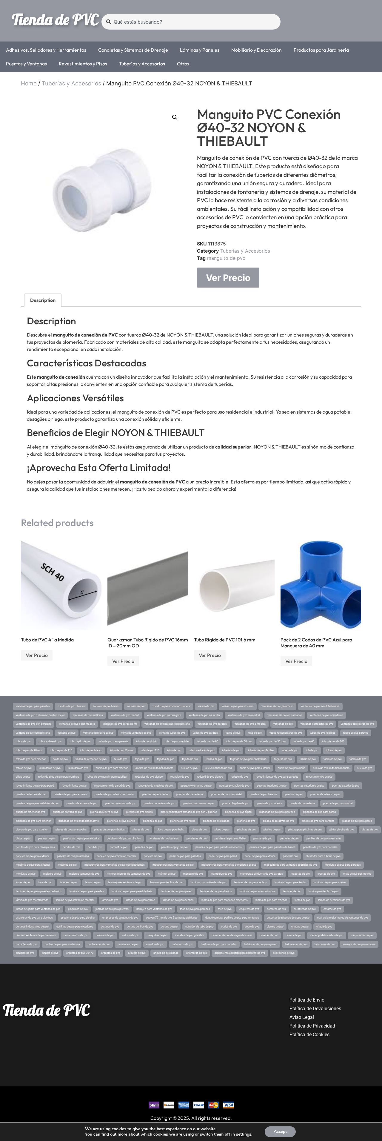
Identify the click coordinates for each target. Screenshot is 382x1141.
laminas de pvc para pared (176, 891)
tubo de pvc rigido (146, 741)
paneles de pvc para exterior (32, 856)
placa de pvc (199, 829)
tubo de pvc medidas (177, 741)
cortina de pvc (169, 926)
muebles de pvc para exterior (33, 864)
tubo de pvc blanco (91, 750)
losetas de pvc (326, 873)
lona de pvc (45, 882)
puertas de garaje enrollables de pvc (37, 803)
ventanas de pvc (283, 723)
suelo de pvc (364, 768)
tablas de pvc (24, 768)
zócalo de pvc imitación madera (171, 706)
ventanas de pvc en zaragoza (164, 715)
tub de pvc (312, 750)
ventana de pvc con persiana (33, 732)
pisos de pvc (222, 829)
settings (243, 1134)
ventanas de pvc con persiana (33, 723)
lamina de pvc (110, 900)
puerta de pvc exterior (302, 803)
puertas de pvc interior (155, 794)
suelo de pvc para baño (291, 768)
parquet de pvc (118, 847)
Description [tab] (43, 300)
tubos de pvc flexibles (322, 732)
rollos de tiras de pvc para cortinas (58, 776)
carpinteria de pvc (26, 944)
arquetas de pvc (110, 952)
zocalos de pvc (136, 706)
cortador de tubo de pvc (199, 926)
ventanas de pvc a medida (250, 723)
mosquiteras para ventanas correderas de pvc (228, 864)
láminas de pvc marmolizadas (257, 891)
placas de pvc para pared (357, 820)
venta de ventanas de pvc (136, 732)
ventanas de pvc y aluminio (277, 706)
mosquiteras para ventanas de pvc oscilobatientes (114, 864)
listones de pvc (69, 882)
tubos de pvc (23, 741)
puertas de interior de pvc (325, 794)
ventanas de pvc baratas (212, 723)
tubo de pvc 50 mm (121, 750)
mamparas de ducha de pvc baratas (261, 873)
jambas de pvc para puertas (112, 908)
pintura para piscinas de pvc (305, 829)
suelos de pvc (189, 768)
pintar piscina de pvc (341, 829)
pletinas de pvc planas (139, 811)
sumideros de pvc (50, 768)
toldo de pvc (60, 759)
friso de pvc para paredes (195, 908)
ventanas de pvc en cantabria (284, 715)
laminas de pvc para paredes (87, 891)
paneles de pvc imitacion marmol (116, 856)
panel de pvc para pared (223, 856)
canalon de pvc (155, 944)
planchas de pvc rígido (238, 811)
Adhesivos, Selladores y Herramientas (46, 50)
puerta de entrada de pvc (67, 811)
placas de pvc (141, 829)
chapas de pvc (300, 926)
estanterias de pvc (305, 908)
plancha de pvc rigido (182, 820)
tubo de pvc (174, 750)
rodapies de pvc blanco (149, 776)
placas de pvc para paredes (318, 820)
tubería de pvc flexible (261, 750)
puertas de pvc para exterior (70, 794)
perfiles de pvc (71, 847)
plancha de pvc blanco (216, 820)
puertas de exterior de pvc (82, 803)
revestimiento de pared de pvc (112, 785)
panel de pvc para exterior (260, 856)
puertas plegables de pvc (234, 785)
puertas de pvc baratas (263, 794)
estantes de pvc (276, 908)
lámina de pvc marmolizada (32, 900)
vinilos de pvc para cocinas (238, 706)
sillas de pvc (23, 776)
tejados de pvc (165, 759)
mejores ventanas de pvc (84, 873)
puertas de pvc (294, 794)
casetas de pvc (269, 935)
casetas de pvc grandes (189, 935)
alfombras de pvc (196, 952)
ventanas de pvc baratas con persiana (167, 723)
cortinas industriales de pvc (32, 926)
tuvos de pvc (233, 732)
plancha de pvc (246, 820)
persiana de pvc (262, 838)
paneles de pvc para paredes (320, 847)
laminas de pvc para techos (250, 882)
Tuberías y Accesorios (142, 64)
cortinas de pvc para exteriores (74, 926)
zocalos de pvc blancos (71, 706)
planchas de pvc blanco (121, 820)
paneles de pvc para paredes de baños (272, 847)
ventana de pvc (67, 732)
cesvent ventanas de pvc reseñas (36, 935)
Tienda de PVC (55, 19)
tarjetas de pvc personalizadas (248, 759)
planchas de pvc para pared (319, 811)
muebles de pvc (67, 864)
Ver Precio (228, 277)
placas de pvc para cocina (71, 829)
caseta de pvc (294, 935)
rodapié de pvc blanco (210, 776)
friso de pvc (225, 908)
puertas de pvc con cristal (226, 794)
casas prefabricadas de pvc (326, 935)
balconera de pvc (325, 944)
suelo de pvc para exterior (255, 768)
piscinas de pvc (246, 829)
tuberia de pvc (289, 750)
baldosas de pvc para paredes (219, 944)
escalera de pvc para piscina (78, 917)
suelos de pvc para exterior (112, 768)
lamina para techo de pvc (323, 891)
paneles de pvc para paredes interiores (218, 847)
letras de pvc (93, 882)
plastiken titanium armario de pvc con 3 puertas (189, 811)
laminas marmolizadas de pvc (208, 882)
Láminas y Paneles (199, 50)
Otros (183, 64)
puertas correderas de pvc (159, 803)
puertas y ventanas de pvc (196, 785)
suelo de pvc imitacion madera (331, 768)
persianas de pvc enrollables (124, 838)
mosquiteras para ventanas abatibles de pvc (290, 864)
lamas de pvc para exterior (271, 900)
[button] (175, 117)
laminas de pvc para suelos (330, 882)
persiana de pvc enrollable (230, 838)
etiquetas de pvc (249, 908)
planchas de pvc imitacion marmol (78, 820)
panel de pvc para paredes (185, 856)
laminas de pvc (292, 891)
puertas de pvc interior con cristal (114, 794)
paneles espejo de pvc (174, 847)
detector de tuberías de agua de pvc (288, 917)
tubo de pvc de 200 (333, 741)
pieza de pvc (23, 838)
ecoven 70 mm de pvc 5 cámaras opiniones (172, 917)
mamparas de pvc (221, 873)
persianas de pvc (197, 838)
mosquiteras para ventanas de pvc (173, 864)
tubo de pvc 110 (150, 750)
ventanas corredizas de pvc (317, 723)
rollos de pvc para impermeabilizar (107, 776)
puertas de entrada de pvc (120, 803)
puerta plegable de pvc (235, 803)
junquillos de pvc (78, 908)
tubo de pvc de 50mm (239, 741)
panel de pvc (290, 856)
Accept (280, 1131)
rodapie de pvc (239, 776)
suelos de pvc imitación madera (154, 768)
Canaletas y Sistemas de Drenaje (133, 50)
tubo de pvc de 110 (61, 750)
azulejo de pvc (50, 952)
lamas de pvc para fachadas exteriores (224, 900)
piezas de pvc (370, 829)
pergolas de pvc (289, 838)
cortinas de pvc (110, 926)
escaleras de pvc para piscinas (34, 917)
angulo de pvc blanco (165, 952)
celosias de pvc (105, 935)
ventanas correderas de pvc (357, 723)
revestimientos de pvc (319, 776)
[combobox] (191, 22)
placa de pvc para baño (170, 829)
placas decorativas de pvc (278, 820)
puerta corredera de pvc (104, 811)
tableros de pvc (333, 759)
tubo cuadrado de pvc (201, 750)
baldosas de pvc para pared (260, 944)
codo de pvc (252, 926)
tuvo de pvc (255, 732)
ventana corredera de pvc (98, 732)
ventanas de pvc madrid (125, 715)
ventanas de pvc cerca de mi (120, 723)
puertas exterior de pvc (345, 785)
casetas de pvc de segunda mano (232, 935)
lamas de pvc (302, 900)
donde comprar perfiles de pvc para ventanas (232, 917)
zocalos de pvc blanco (106, 706)
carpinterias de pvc (362, 935)
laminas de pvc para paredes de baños (39, 891)
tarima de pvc (308, 759)
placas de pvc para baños (109, 829)
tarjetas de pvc (283, 759)
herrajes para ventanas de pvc (154, 908)
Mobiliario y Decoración (256, 50)
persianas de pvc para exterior (81, 838)
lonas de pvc (23, 882)
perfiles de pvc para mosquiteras (35, 847)
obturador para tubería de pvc (323, 856)
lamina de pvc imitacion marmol (75, 900)
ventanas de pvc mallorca (88, 715)
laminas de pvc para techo (290, 882)
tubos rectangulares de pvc (285, 732)
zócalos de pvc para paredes (33, 706)
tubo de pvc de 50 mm (272, 741)
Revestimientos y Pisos (83, 64)
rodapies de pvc (179, 776)
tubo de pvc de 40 (303, 741)
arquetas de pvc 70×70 (79, 952)
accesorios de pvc (284, 952)
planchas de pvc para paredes (277, 811)
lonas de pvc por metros (357, 873)
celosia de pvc (130, 935)
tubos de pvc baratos (355, 732)
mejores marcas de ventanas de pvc (128, 873)
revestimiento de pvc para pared (35, 785)
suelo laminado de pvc (218, 768)
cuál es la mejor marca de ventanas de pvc (342, 917)
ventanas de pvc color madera (77, 723)
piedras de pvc (47, 838)
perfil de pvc (95, 847)
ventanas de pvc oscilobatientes (320, 706)
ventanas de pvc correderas (326, 715)
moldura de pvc (52, 873)
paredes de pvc (144, 847)
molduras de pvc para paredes (343, 864)
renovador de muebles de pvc (155, 785)
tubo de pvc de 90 (207, 741)
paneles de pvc (153, 856)
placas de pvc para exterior (32, 829)
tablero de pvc (357, 759)
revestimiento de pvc (74, 785)
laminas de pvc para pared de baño (132, 891)
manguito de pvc (226, 258)
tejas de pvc (142, 759)
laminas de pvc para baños (216, 891)
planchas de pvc (152, 820)
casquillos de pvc (157, 935)
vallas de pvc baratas (205, 732)
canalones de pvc (128, 944)
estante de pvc (332, 908)
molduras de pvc (26, 873)
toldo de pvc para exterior (31, 759)
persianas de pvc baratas (164, 838)
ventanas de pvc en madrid (244, 715)
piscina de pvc (272, 829)
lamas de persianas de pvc (334, 900)
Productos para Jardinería (321, 50)
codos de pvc (229, 926)
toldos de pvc (334, 750)
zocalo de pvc (206, 706)
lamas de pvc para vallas (140, 900)
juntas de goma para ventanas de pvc (38, 908)
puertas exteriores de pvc (309, 785)
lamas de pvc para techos (178, 900)
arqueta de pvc (137, 952)
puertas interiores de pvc (271, 785)
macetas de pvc (300, 873)
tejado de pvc (190, 759)
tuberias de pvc (231, 750)
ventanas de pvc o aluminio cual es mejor (40, 715)
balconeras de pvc (296, 944)
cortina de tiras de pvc (140, 926)
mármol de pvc (166, 873)
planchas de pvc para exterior (33, 820)
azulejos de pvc (25, 952)
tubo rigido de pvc (80, 741)
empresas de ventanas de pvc (120, 917)
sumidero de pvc (78, 768)
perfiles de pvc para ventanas (323, 838)
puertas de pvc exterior (190, 794)
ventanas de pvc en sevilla (204, 715)
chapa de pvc (324, 926)
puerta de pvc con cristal (337, 803)
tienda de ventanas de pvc (91, 759)
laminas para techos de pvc (166, 882)
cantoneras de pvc (99, 944)
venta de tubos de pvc (172, 732)
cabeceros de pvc (182, 944)
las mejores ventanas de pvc (125, 882)
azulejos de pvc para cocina (359, 944)
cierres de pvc (275, 926)
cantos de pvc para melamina (62, 944)
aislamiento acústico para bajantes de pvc (240, 952)
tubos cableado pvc (50, 741)
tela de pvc (120, 759)
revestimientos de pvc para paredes (277, 776)
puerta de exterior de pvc (30, 811)
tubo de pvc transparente (113, 741)
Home (29, 83)
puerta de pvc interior (269, 803)
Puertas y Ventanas (26, 64)
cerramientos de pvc (76, 935)
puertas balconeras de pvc (199, 803)
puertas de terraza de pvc (31, 794)
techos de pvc (214, 759)
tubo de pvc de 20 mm (29, 750)
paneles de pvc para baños (73, 856)
